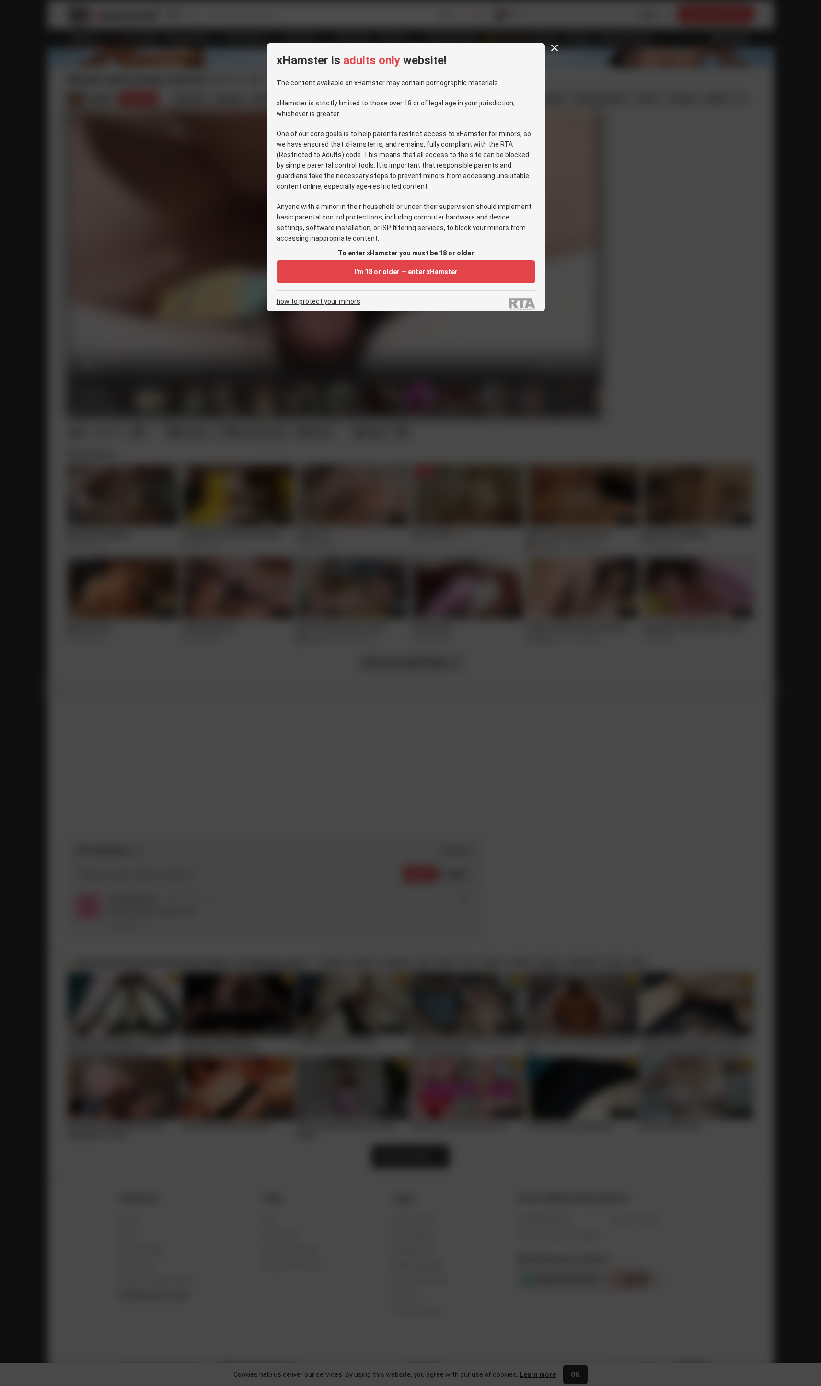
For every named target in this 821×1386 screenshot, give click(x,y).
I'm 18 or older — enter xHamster (406, 272)
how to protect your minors (318, 301)
